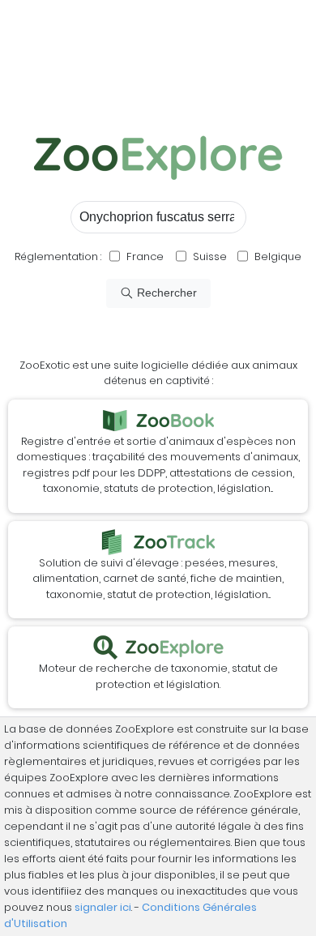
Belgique (276, 256)
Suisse (209, 256)
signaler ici (103, 907)
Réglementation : (58, 256)
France (144, 256)
